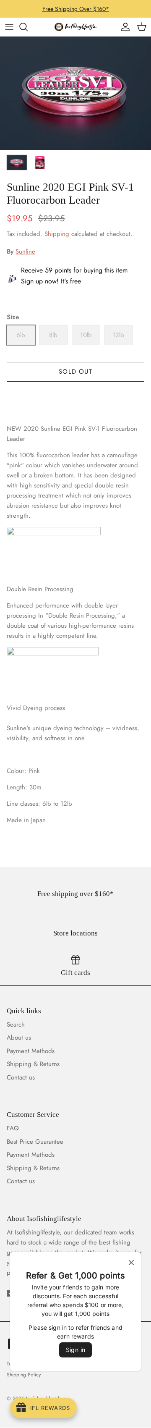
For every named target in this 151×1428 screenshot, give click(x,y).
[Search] (27, 27)
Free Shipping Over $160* (75, 9)
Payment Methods (31, 1051)
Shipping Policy (24, 1374)
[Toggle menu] (9, 27)
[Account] (123, 27)
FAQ (13, 1128)
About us (19, 1037)
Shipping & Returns (33, 1064)
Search (16, 1024)
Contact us (21, 1077)
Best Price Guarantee (35, 1141)
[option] (75, 93)
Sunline (25, 251)
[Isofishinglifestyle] (75, 27)
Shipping (56, 233)
